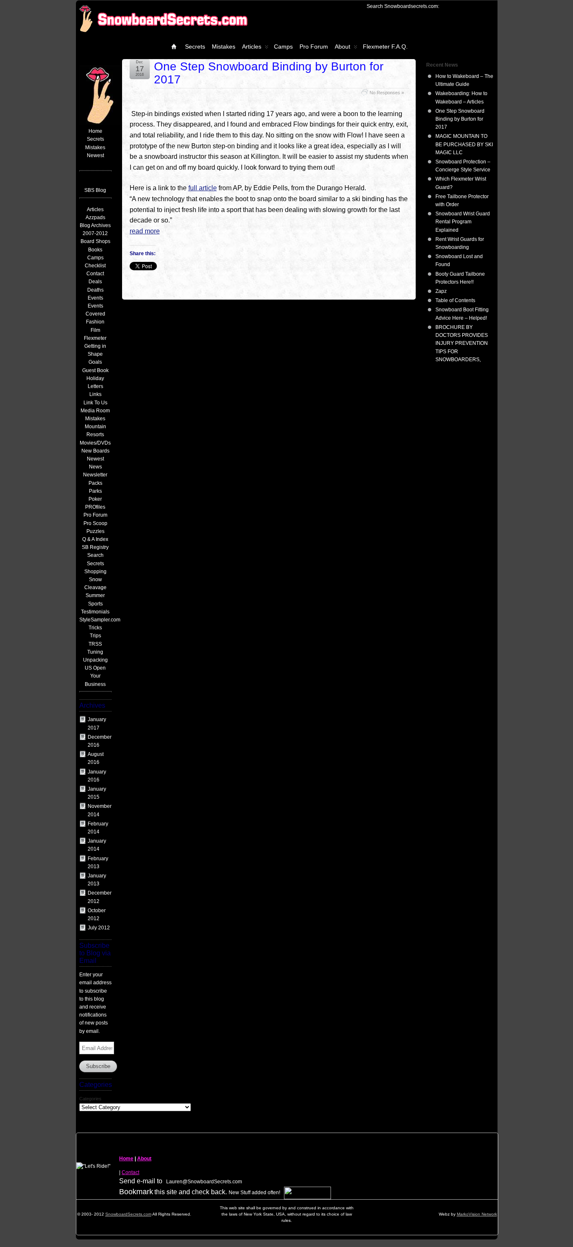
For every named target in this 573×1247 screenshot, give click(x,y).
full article (202, 187)
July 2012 (99, 928)
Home (126, 1159)
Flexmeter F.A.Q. (385, 46)
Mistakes (223, 46)
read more (145, 231)
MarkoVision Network (477, 1214)
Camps (283, 46)
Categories (90, 1098)
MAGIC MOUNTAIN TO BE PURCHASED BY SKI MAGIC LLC (464, 144)
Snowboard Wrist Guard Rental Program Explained (462, 222)
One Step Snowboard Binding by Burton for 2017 (268, 73)
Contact (130, 1172)
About (342, 46)
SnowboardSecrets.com (128, 1214)
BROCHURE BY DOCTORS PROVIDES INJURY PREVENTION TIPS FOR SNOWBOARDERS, (461, 343)
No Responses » (387, 92)
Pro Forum (314, 46)
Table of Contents (455, 300)
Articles (251, 46)
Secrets (195, 46)
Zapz (441, 291)
